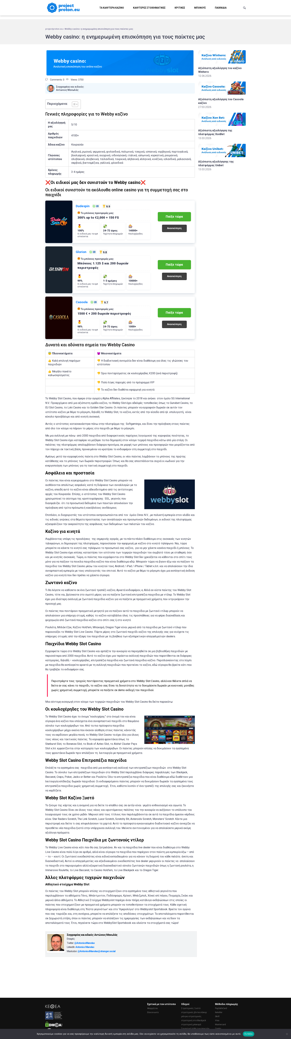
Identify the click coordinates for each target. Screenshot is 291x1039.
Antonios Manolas (84, 947)
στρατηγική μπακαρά (191, 1024)
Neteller (218, 1012)
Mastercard (220, 1024)
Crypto (218, 1028)
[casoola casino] (59, 317)
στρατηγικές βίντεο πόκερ (194, 1012)
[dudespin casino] (59, 221)
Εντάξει (249, 1033)
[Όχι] (286, 1034)
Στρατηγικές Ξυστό (190, 1008)
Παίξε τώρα (174, 216)
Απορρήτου (152, 1008)
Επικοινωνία (153, 1012)
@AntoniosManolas (84, 943)
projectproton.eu (54, 29)
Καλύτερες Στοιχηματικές (149, 7)
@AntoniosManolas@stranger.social (96, 951)
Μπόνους (200, 7)
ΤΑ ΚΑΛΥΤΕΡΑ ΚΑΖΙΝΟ (111, 7)
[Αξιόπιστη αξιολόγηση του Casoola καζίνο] (222, 93)
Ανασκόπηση (174, 228)
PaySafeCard (221, 1008)
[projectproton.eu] (63, 8)
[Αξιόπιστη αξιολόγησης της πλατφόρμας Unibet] (222, 156)
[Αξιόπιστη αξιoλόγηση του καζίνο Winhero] (222, 62)
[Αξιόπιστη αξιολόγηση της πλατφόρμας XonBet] (222, 124)
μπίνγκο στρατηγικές (191, 1016)
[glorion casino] (59, 269)
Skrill (217, 1016)
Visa (217, 1020)
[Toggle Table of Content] (73, 104)
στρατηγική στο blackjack (193, 1020)
